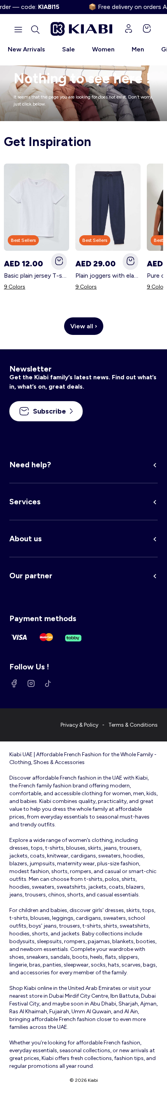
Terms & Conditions (133, 725)
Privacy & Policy (79, 725)
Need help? (30, 464)
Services (24, 501)
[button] (35, 29)
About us (25, 538)
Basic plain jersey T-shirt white (36, 275)
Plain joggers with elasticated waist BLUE (108, 275)
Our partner (30, 575)
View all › (83, 326)
